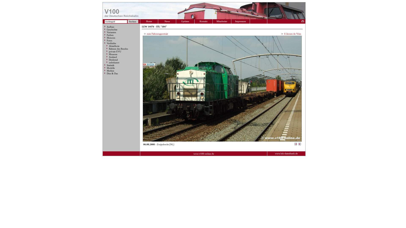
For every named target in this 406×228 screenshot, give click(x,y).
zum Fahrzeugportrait (157, 34)
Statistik (110, 65)
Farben (110, 35)
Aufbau (110, 27)
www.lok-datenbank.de (286, 153)
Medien (110, 70)
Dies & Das (112, 73)
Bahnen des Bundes (118, 49)
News (167, 21)
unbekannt (114, 62)
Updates (185, 21)
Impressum (240, 21)
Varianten (111, 32)
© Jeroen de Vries (292, 34)
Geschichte (112, 29)
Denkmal (113, 59)
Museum (113, 54)
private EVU (115, 51)
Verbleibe (111, 43)
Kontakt (203, 21)
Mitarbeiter (222, 21)
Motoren (111, 38)
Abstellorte (114, 46)
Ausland (113, 57)
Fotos (109, 40)
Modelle (111, 68)
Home (149, 21)
